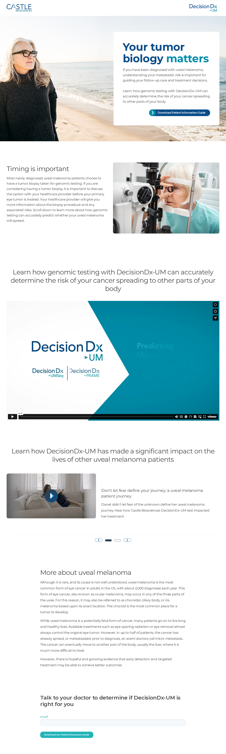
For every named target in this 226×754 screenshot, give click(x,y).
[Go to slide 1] (108, 540)
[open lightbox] (51, 503)
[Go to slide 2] (117, 540)
